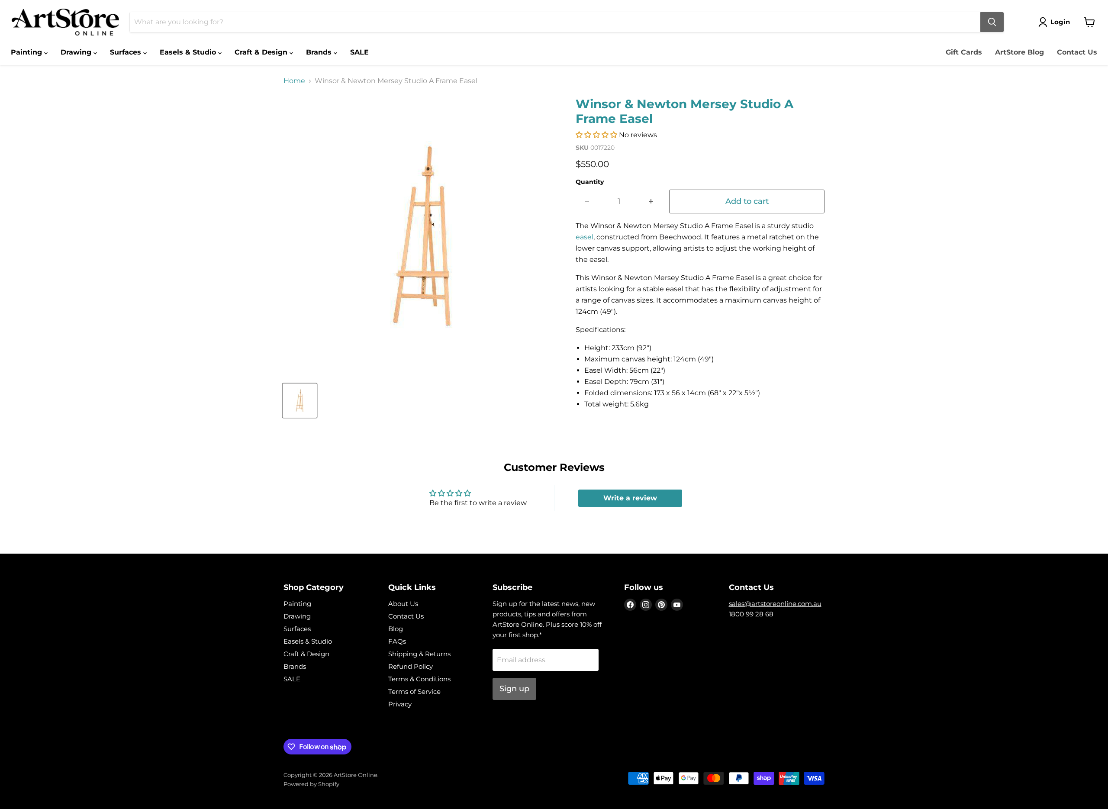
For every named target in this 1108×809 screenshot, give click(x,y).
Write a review (630, 498)
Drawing (77, 52)
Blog (395, 629)
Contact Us (1077, 52)
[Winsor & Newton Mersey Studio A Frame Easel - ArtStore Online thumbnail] (300, 401)
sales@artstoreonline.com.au (775, 603)
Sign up (514, 688)
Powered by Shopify (311, 783)
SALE (359, 52)
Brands (320, 52)
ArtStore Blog (1019, 52)
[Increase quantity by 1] (651, 201)
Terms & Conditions (419, 679)
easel (584, 237)
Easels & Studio (189, 52)
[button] (596, 135)
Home (294, 81)
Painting (27, 52)
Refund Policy (410, 666)
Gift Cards (964, 52)
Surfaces (126, 52)
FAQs (397, 641)
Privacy (400, 704)
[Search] (992, 22)
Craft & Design (262, 52)
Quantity (590, 181)
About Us (403, 603)
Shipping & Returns (419, 654)
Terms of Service (414, 691)
